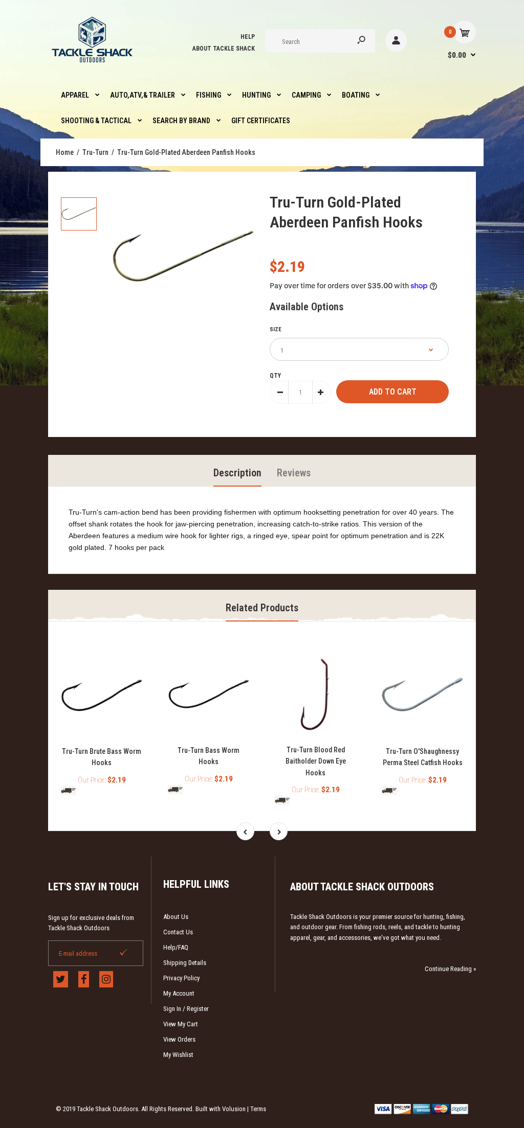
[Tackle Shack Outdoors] (93, 65)
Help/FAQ (175, 947)
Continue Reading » (450, 969)
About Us (175, 916)
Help (248, 36)
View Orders (179, 1039)
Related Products (262, 608)
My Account (178, 993)
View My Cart (180, 1024)
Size (275, 329)
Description (237, 473)
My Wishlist (178, 1054)
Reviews (294, 473)
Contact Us (178, 932)
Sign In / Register (186, 1008)
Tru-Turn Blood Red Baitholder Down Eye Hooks (316, 761)
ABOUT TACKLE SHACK (223, 48)
